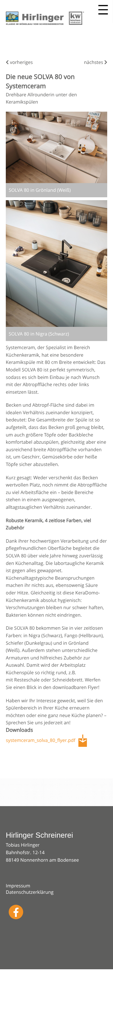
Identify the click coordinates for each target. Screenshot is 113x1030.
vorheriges (21, 62)
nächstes (94, 62)
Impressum (18, 885)
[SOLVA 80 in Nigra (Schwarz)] (56, 263)
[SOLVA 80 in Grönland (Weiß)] (56, 147)
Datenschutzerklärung (30, 892)
